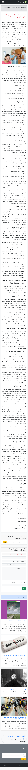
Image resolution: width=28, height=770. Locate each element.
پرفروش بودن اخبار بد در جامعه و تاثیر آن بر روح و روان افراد (15, 655)
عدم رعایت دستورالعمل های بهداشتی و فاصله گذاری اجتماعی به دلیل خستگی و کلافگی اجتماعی (14, 718)
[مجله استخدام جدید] (22, 2)
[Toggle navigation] (2, 2)
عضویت (24, 759)
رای (5, 542)
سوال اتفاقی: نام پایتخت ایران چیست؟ (17, 582)
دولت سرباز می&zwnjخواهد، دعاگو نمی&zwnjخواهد (16, 689)
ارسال (24, 588)
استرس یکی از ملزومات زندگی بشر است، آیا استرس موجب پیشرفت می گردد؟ (15, 621)
